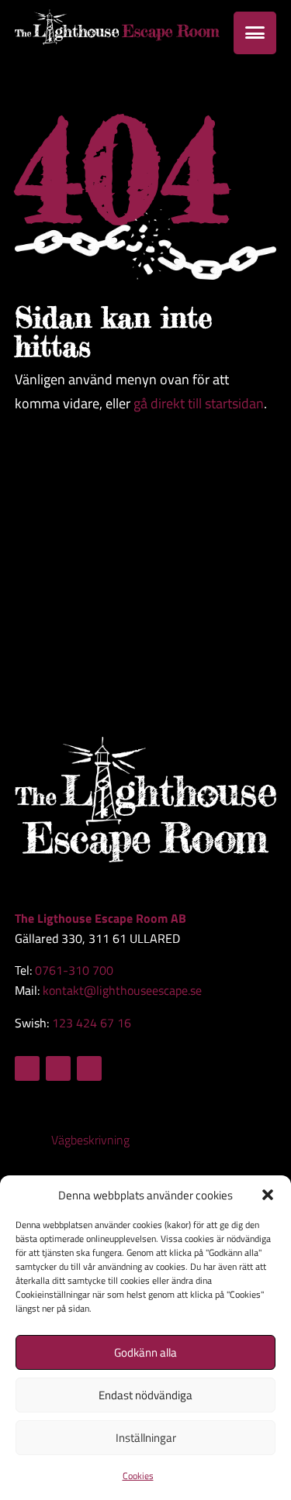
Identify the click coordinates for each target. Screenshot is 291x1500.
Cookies (138, 1475)
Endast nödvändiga (145, 1395)
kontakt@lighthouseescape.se (122, 990)
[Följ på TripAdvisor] (89, 1068)
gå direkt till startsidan (198, 403)
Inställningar (146, 1438)
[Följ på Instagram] (58, 1068)
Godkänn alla (145, 1352)
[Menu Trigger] (255, 33)
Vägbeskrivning (90, 1139)
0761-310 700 (74, 970)
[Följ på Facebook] (27, 1068)
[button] (267, 1194)
